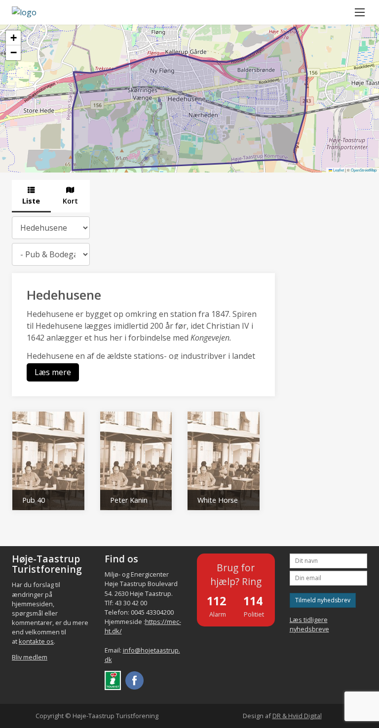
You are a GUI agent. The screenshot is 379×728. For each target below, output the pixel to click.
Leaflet (338, 170)
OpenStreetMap (364, 170)
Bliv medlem (29, 657)
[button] (13, 38)
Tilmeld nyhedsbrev (322, 600)
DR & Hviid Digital (297, 715)
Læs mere (53, 372)
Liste (31, 201)
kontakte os (36, 641)
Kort (70, 201)
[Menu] (359, 12)
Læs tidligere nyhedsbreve (309, 624)
